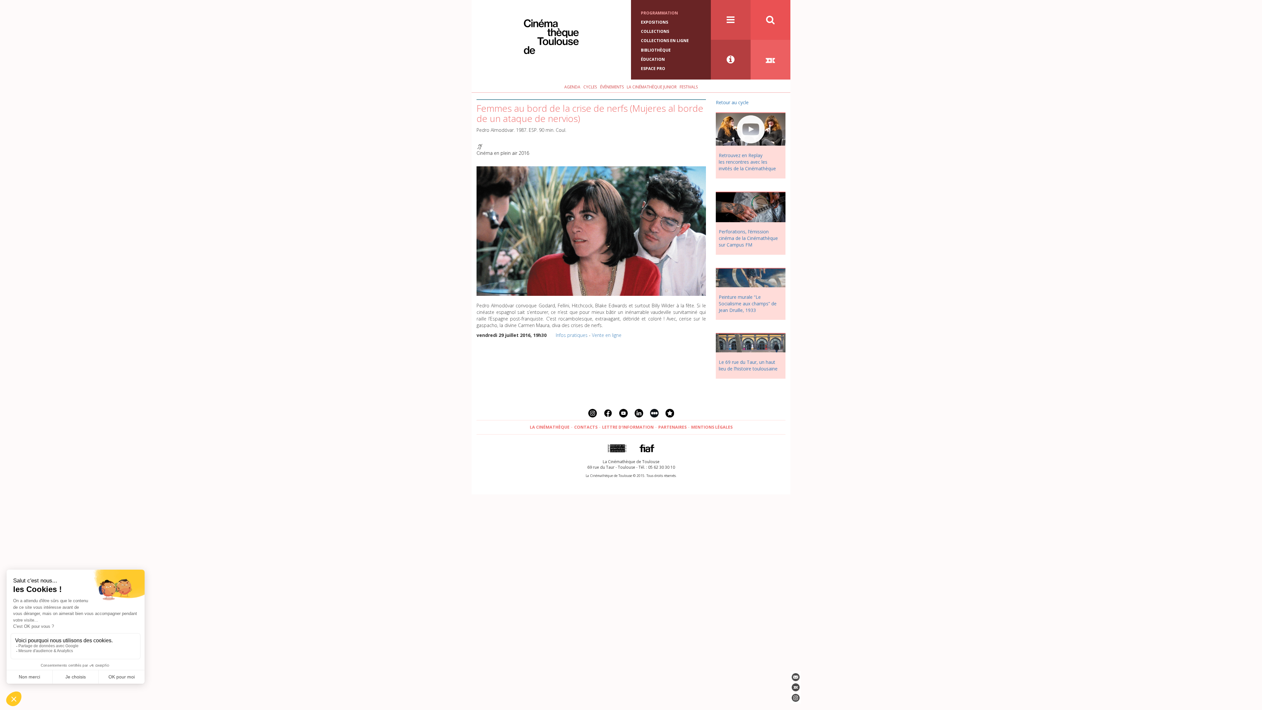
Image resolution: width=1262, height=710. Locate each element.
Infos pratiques (572, 335)
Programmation (659, 13)
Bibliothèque (656, 50)
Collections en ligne (665, 40)
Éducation (653, 59)
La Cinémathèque (550, 427)
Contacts (585, 427)
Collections (655, 31)
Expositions (654, 22)
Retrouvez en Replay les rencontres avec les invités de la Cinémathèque (747, 162)
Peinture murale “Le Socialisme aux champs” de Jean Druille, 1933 (748, 303)
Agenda (572, 87)
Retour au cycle (732, 102)
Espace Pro (653, 68)
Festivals (689, 87)
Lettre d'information (628, 427)
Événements (612, 87)
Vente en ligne (606, 335)
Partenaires (672, 427)
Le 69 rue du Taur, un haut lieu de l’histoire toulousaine (748, 365)
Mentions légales (712, 427)
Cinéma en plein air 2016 (503, 153)
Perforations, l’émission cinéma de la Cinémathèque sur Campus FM (748, 238)
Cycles (590, 87)
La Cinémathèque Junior (652, 87)
